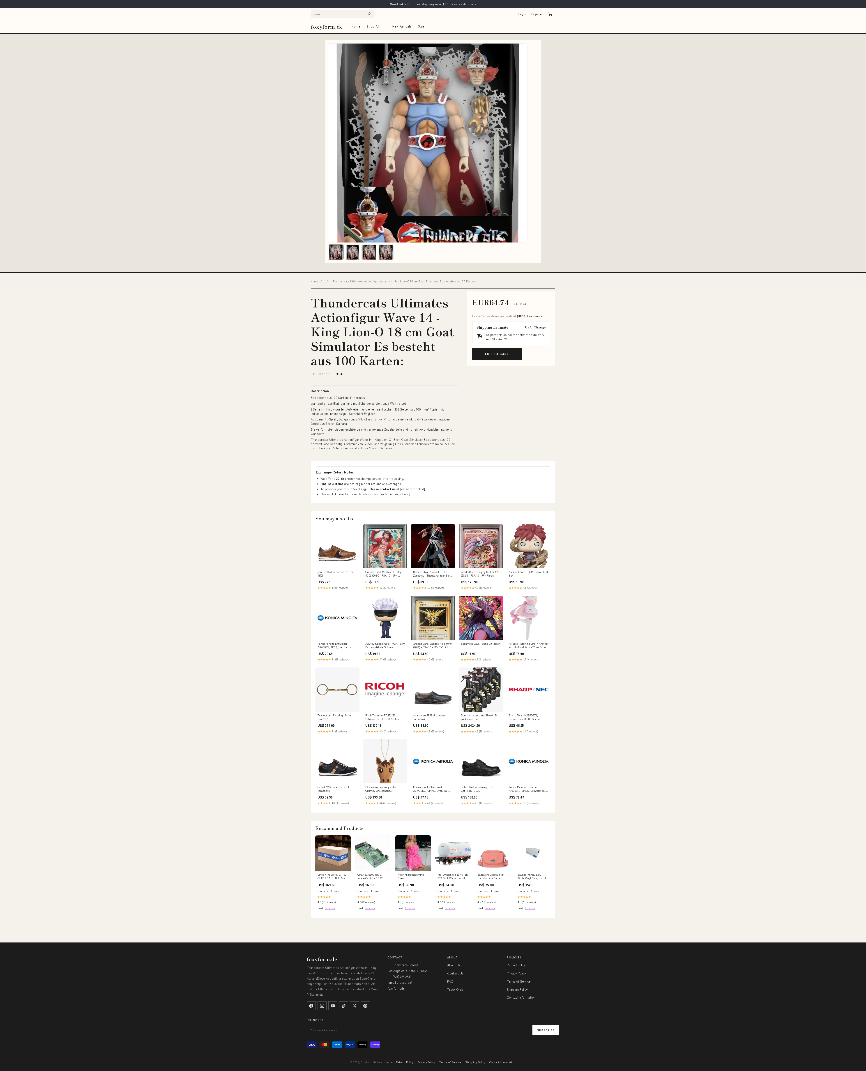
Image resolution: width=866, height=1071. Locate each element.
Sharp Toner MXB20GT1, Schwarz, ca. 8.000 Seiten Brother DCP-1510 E (524, 717)
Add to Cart (497, 354)
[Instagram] (322, 1005)
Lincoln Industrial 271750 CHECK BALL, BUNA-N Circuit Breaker (332, 876)
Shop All (373, 26)
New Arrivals (402, 26)
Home (356, 26)
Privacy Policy (516, 973)
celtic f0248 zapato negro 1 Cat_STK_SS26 (476, 788)
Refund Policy (516, 965)
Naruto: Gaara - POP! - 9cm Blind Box (528, 573)
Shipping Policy (517, 989)
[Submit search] (369, 14)
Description (320, 391)
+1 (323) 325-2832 (399, 976)
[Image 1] (335, 252)
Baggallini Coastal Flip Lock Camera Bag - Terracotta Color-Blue (490, 876)
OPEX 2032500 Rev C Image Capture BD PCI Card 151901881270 (370, 876)
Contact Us (455, 973)
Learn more (534, 316)
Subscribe (546, 1030)
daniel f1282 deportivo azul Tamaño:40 (333, 788)
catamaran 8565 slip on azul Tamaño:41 (429, 717)
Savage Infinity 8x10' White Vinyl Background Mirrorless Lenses (532, 876)
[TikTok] (343, 1005)
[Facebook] (311, 1005)
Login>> (330, 908)
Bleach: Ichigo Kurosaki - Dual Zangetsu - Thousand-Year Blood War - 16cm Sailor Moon (432, 574)
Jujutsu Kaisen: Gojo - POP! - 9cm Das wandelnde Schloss (385, 645)
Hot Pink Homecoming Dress (411, 876)
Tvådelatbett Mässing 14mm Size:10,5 (334, 717)
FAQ (450, 981)
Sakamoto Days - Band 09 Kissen (480, 643)
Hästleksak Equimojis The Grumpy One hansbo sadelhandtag (380, 789)
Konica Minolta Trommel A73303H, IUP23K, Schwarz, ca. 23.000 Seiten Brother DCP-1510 (528, 789)
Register (537, 14)
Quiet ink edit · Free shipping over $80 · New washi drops (433, 4)
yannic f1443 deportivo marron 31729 (336, 573)
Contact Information (521, 997)
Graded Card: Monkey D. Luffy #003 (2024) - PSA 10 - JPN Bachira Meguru (383, 574)
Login (522, 14)
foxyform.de (327, 26)
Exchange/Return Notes (335, 472)
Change (540, 327)
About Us (453, 965)
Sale (421, 26)
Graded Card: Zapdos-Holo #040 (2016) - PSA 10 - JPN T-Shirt (432, 645)
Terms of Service (519, 981)
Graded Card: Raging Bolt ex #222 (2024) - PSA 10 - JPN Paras (480, 573)
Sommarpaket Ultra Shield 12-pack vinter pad (479, 717)
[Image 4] (386, 252)
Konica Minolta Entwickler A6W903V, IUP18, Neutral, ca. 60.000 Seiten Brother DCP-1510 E (337, 645)
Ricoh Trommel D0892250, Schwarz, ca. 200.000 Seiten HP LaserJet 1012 (384, 717)
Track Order (456, 989)
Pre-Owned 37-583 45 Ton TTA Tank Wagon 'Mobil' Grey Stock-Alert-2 (453, 876)
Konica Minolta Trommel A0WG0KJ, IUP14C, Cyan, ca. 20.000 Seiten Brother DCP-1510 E (432, 789)
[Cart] (550, 14)
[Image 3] (369, 252)
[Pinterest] (365, 1005)
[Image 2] (352, 252)
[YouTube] (332, 1005)
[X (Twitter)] (354, 1005)
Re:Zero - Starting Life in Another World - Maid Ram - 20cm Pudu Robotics (528, 645)
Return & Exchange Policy (392, 494)
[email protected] (412, 489)
